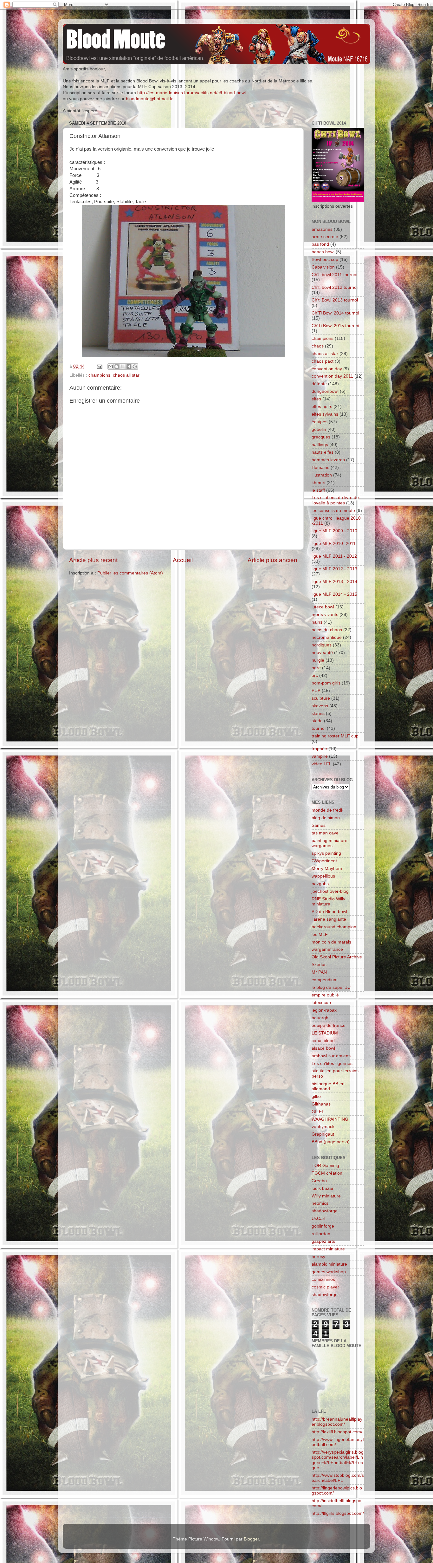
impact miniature (328, 1249)
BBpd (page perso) (331, 1141)
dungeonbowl (325, 391)
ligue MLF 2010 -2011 (334, 543)
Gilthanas (321, 1104)
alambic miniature (329, 1264)
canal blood (323, 1040)
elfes (316, 399)
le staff (318, 490)
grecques (321, 437)
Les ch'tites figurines (332, 1063)
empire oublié (325, 995)
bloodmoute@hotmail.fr (149, 98)
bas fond (320, 244)
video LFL (322, 764)
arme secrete (325, 236)
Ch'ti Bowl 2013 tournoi (335, 300)
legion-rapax (324, 1010)
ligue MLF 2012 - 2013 (334, 569)
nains (317, 622)
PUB (316, 690)
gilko (316, 1096)
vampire (320, 756)
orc (315, 675)
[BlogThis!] (116, 366)
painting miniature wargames (329, 843)
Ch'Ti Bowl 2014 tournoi (335, 313)
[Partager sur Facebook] (129, 366)
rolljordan (321, 1233)
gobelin (319, 429)
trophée (319, 748)
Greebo (319, 1180)
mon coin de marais (331, 942)
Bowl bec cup (325, 259)
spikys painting (326, 853)
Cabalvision (323, 267)
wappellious (323, 876)
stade (317, 720)
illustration (322, 475)
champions (99, 375)
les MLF (320, 934)
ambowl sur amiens (331, 1056)
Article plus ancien (272, 560)
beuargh (320, 1017)
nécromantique (327, 637)
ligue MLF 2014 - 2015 (334, 594)
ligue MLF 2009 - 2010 (334, 531)
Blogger (251, 1539)
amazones (322, 229)
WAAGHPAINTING (330, 1119)
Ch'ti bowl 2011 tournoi (334, 274)
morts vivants (325, 614)
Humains (320, 467)
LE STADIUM (325, 1033)
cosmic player (325, 1287)
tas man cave (325, 833)
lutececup (321, 1002)
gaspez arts (323, 1241)
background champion (334, 926)
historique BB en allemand (328, 1086)
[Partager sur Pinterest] (135, 366)
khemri (318, 482)
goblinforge (323, 1226)
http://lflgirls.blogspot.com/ (338, 1513)
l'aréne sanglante (329, 919)
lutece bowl (323, 607)
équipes (319, 421)
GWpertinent (324, 861)
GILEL (318, 1111)
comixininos (323, 1279)
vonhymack (323, 1126)
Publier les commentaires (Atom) (130, 573)
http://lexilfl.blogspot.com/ (337, 1432)
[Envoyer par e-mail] (110, 366)
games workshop (329, 1271)
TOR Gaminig (325, 1165)
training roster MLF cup (335, 736)
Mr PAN (319, 972)
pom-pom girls (326, 683)
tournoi (319, 728)
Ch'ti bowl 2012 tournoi (335, 287)
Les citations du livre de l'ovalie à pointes (335, 500)
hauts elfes (322, 452)
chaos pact (322, 361)
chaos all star (126, 375)
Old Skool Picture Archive (337, 957)
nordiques (322, 645)
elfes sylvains (325, 414)
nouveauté (322, 652)
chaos (318, 346)
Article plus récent (93, 560)
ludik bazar (322, 1188)
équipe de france (329, 1025)
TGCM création (327, 1173)
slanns (318, 713)
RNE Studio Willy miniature (328, 901)
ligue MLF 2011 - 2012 (334, 556)
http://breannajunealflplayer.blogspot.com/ (337, 1422)
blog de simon (326, 817)
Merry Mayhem (327, 868)
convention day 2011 (332, 376)
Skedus (319, 964)
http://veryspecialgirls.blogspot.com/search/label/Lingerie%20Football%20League (338, 1460)
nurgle (318, 660)
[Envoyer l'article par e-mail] (99, 366)
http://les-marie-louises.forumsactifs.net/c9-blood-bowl (191, 92)
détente (319, 383)
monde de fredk (327, 810)
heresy (318, 1256)
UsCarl (318, 1218)
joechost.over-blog (330, 891)
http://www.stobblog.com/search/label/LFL (338, 1478)
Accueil (183, 560)
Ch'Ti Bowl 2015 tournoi (335, 325)
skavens (320, 706)
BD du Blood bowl (329, 911)
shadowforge (325, 1211)
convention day (327, 368)
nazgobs (320, 883)
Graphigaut (323, 1134)
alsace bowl (323, 1048)
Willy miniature (326, 1196)
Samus (319, 825)
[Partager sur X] (123, 366)
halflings (320, 444)
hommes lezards (328, 459)
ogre (316, 667)
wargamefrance (327, 949)
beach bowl (323, 252)
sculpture (321, 698)
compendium (325, 979)
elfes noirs (322, 406)
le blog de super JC (331, 987)
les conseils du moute (333, 510)
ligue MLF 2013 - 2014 (334, 581)
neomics (320, 1203)
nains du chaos (327, 629)
